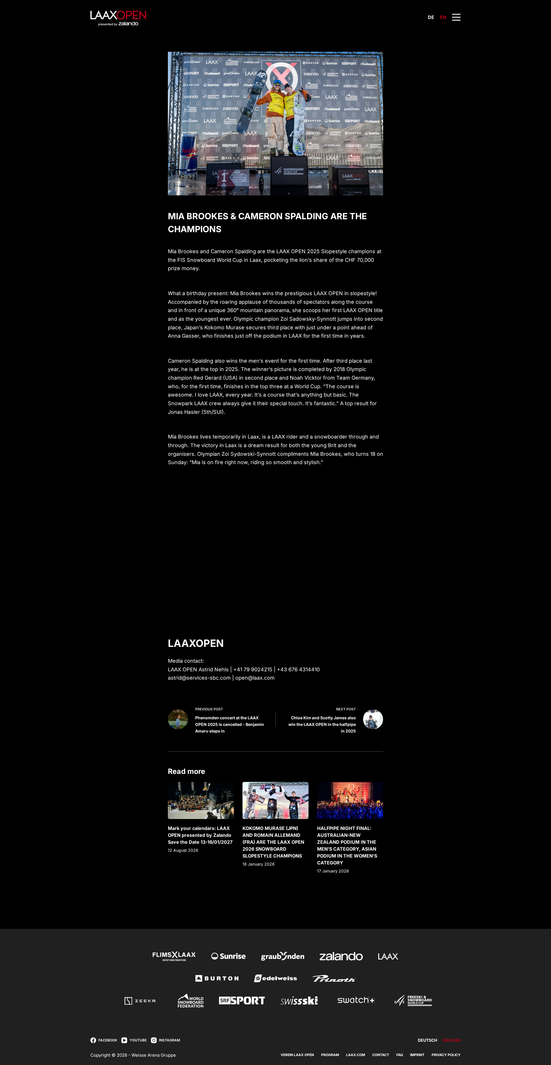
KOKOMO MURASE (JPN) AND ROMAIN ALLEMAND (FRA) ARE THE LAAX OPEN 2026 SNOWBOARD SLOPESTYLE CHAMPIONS (273, 842)
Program (330, 1055)
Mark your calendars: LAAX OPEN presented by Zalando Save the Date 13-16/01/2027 (200, 835)
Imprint (417, 1055)
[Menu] (456, 17)
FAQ (399, 1055)
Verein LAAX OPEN (297, 1055)
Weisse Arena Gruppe (153, 1055)
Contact (380, 1055)
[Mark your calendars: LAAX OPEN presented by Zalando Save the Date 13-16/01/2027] (201, 800)
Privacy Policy (446, 1055)
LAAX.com (355, 1055)
